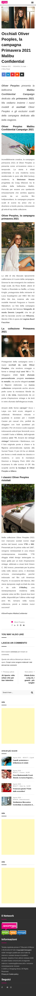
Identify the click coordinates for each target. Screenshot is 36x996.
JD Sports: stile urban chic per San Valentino (8, 677)
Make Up (22, 786)
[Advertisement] (18, 726)
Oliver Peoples (19, 622)
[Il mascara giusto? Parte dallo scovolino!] (6, 787)
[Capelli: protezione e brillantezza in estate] (6, 761)
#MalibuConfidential (20, 613)
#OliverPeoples (7, 613)
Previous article (8, 672)
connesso (13, 652)
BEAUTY (25, 757)
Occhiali (23, 66)
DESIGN (15, 799)
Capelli (32, 757)
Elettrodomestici (24, 799)
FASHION (16, 66)
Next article (29, 672)
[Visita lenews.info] (13, 933)
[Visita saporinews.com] (5, 933)
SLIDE (28, 772)
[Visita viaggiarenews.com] (21, 933)
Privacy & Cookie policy (10, 974)
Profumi (22, 772)
